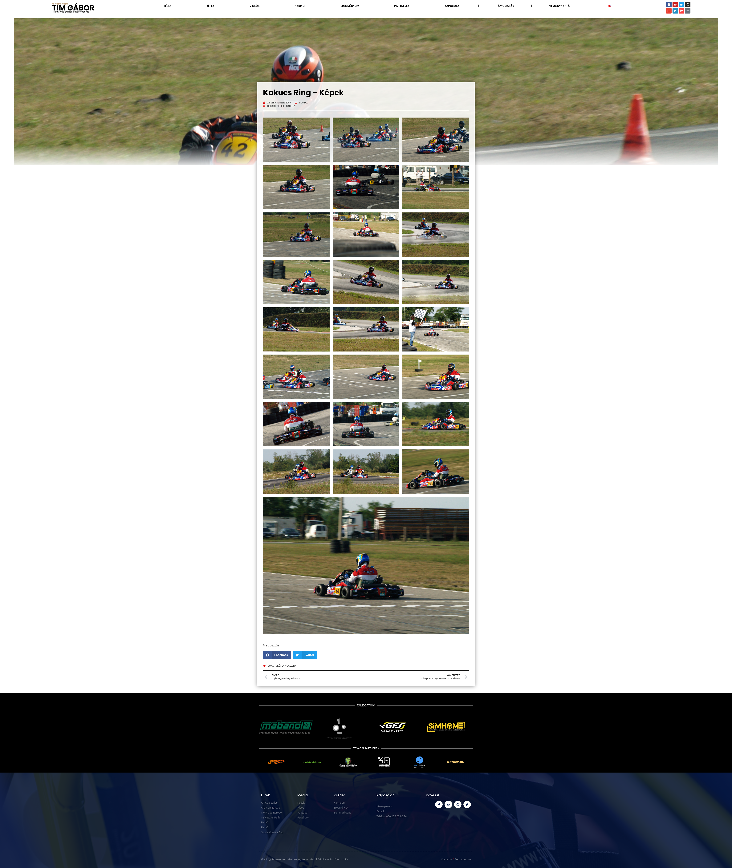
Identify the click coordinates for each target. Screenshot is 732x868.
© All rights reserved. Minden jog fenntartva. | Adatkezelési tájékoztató (304, 859)
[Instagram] (687, 4)
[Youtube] (675, 4)
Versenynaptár (560, 6)
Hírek (167, 6)
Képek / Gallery (286, 106)
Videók (255, 6)
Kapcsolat (453, 6)
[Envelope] (669, 11)
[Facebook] (669, 4)
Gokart (271, 106)
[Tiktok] (687, 11)
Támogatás (505, 6)
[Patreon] (681, 11)
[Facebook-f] (439, 804)
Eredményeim (350, 6)
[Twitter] (681, 4)
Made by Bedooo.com (456, 859)
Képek (210, 6)
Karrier (300, 6)
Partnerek (401, 6)
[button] (277, 655)
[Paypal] (675, 11)
